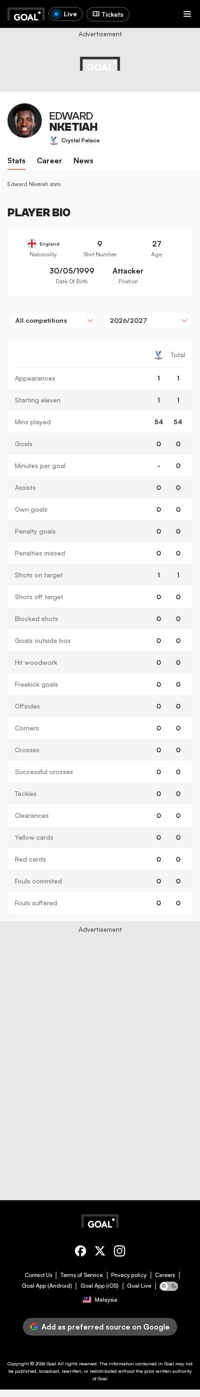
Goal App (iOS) (99, 1286)
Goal (51, 1363)
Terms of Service (81, 1275)
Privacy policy (129, 1275)
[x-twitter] (100, 1252)
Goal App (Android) (47, 1286)
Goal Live (139, 1286)
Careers (165, 1275)
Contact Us (38, 1275)
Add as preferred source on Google (105, 1326)
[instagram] (119, 1252)
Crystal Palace (80, 140)
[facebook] (80, 1252)
